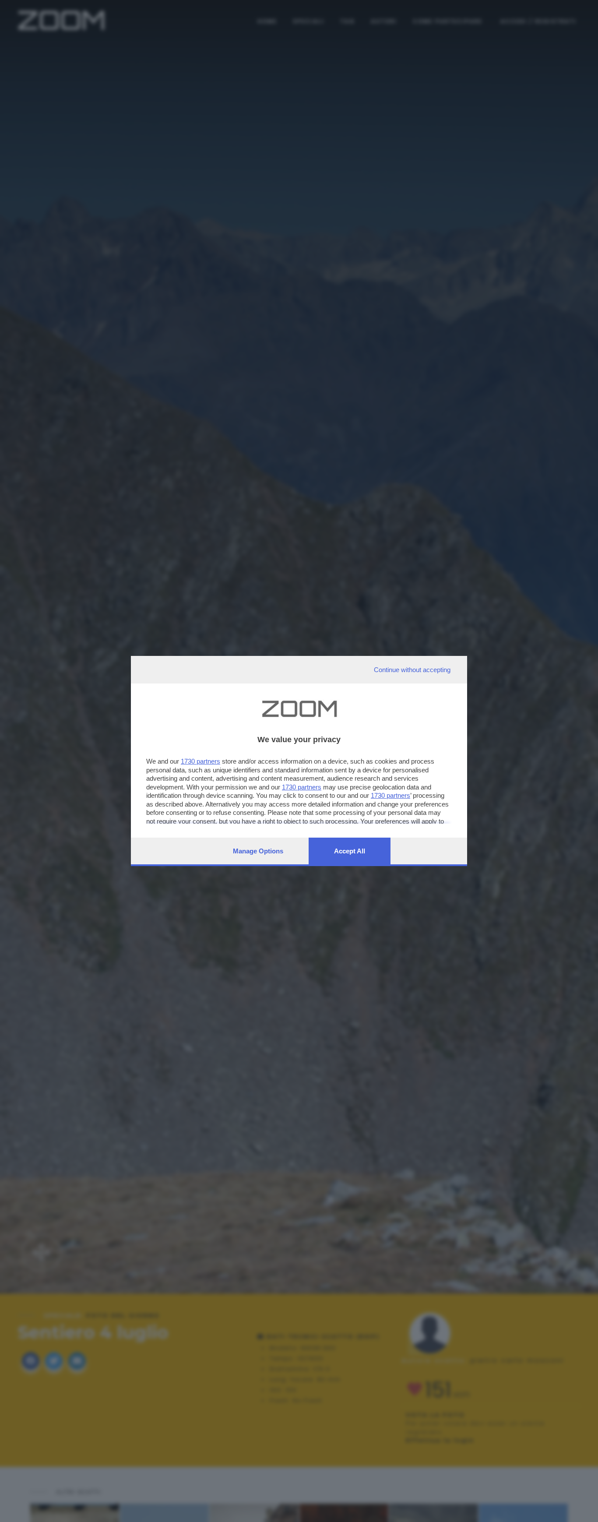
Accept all (349, 851)
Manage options (258, 851)
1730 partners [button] (200, 761)
